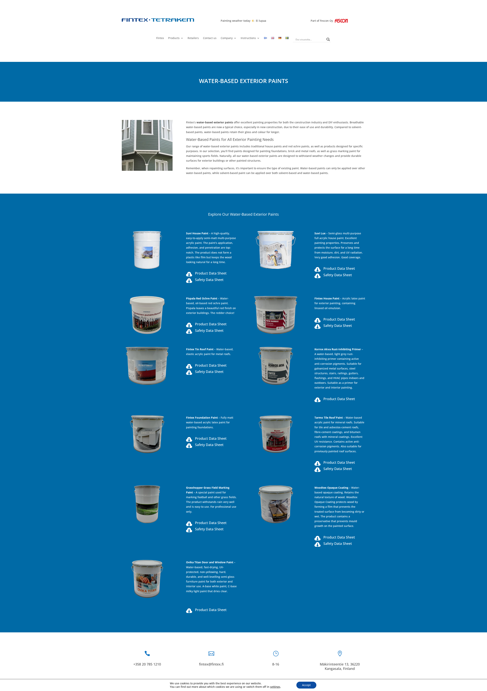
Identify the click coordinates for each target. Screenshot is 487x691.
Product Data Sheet (211, 273)
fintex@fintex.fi (211, 664)
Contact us (209, 38)
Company (227, 38)
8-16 (275, 664)
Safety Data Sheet (209, 279)
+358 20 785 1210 (147, 664)
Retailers (193, 38)
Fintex (160, 38)
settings (275, 687)
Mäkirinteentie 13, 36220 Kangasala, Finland (340, 666)
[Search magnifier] (328, 39)
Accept (306, 685)
